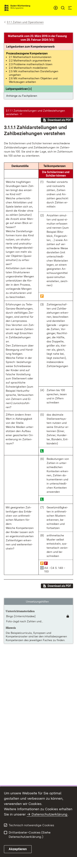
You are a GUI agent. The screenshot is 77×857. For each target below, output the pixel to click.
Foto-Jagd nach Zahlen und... (24, 621)
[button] (19, 88)
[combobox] (56, 8)
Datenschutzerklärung (49, 814)
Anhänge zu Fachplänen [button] (21, 95)
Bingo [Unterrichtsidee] (21, 616)
